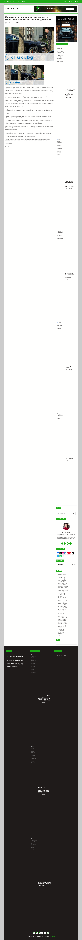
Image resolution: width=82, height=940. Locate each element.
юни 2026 (60, 577)
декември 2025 (61, 586)
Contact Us (22, 1)
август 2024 (60, 609)
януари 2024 (60, 619)
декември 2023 (61, 620)
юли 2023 (60, 627)
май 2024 (60, 613)
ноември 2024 (61, 604)
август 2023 (60, 626)
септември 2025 (61, 590)
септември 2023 (61, 625)
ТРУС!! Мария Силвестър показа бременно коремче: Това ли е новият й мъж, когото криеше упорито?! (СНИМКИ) (69, 183)
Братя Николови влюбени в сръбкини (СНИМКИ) (69, 366)
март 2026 (60, 581)
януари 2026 (60, 584)
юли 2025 (60, 593)
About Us (9, 1)
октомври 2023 (61, 623)
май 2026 (60, 579)
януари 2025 (60, 602)
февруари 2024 (61, 617)
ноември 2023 (61, 622)
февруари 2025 (61, 600)
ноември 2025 (61, 587)
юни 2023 (60, 629)
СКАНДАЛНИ (60, 564)
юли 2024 (60, 610)
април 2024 (60, 615)
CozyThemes (52, 936)
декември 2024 (61, 603)
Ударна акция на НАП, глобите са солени (69, 457)
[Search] (73, 513)
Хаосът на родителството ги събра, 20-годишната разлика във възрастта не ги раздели (70, 275)
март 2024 (60, 616)
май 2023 (60, 630)
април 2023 (60, 632)
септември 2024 (61, 607)
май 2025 (60, 596)
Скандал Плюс (13, 8)
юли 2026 (60, 576)
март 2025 (60, 599)
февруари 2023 (61, 635)
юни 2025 (60, 594)
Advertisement (16, 1)
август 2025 (60, 592)
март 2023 (60, 633)
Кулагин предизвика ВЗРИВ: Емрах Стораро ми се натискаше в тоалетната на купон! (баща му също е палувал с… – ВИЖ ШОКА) (70, 91)
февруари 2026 (61, 583)
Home (5, 1)
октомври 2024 (61, 606)
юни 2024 (60, 612)
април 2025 (60, 597)
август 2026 (60, 574)
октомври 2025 (61, 589)
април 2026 (60, 580)
